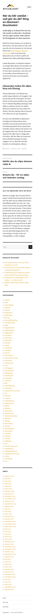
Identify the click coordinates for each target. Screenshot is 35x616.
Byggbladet (6, 612)
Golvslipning (9, 370)
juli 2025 (7, 509)
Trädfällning (8, 449)
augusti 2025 (9, 506)
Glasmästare (8, 363)
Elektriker (8, 340)
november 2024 (10, 524)
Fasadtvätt (8, 348)
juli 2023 (7, 559)
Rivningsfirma (9, 428)
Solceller (7, 438)
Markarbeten (9, 413)
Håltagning (8, 373)
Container (8, 335)
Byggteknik (8, 333)
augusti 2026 (9, 476)
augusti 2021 (8, 589)
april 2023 (8, 564)
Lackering (8, 388)
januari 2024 (8, 544)
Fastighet (7, 350)
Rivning (7, 426)
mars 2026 (8, 489)
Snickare (7, 436)
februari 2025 (9, 516)
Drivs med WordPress (17, 612)
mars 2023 (8, 567)
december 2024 (9, 521)
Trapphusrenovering (11, 454)
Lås (5, 393)
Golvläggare (8, 368)
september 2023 (10, 554)
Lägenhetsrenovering (12, 391)
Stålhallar (7, 441)
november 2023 (10, 549)
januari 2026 (9, 494)
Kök (5, 383)
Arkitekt (7, 307)
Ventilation (8, 459)
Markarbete (8, 411)
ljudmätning (8, 403)
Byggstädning (9, 330)
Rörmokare (8, 431)
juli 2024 (7, 529)
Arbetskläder (9, 305)
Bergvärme (8, 312)
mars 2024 (8, 539)
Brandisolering (9, 323)
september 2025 (10, 504)
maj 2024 (7, 534)
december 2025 (9, 496)
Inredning (8, 378)
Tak (5, 443)
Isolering (7, 381)
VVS (5, 461)
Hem (4, 598)
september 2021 (10, 587)
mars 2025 (8, 514)
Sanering (7, 433)
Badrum (7, 310)
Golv (6, 365)
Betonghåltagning (11, 320)
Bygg (6, 325)
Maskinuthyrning (10, 416)
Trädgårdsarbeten (10, 451)
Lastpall (7, 398)
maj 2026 (7, 484)
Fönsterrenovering (11, 358)
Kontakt (6, 607)
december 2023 (9, 547)
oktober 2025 (9, 501)
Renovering (8, 423)
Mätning (7, 418)
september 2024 (10, 526)
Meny (29, 7)
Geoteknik (8, 360)
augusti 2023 (9, 557)
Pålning (7, 421)
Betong (7, 318)
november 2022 (10, 577)
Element (7, 343)
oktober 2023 (9, 552)
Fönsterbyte (8, 355)
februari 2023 (9, 569)
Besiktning (8, 315)
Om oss (5, 602)
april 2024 (8, 536)
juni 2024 (7, 531)
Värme (6, 456)
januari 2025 (8, 519)
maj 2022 (7, 582)
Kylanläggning (9, 386)
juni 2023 (7, 562)
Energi (6, 345)
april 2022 (8, 584)
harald (7, 148)
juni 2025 (7, 511)
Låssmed (24, 148)
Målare (6, 406)
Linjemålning (9, 401)
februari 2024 (9, 541)
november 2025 (10, 499)
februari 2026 (9, 491)
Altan (6, 302)
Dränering (8, 338)
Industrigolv (8, 375)
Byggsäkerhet (9, 328)
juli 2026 (7, 479)
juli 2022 (7, 579)
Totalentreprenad (10, 446)
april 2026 (8, 486)
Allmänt (7, 300)
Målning (7, 408)
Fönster (7, 353)
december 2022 (9, 574)
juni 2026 (7, 481)
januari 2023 (8, 572)
